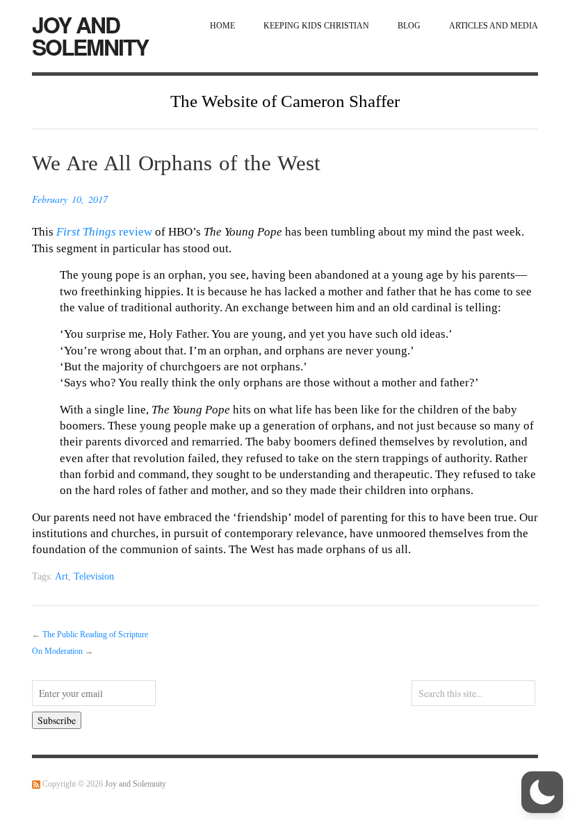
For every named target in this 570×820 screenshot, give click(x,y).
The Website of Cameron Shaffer (285, 101)
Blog (409, 26)
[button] (542, 792)
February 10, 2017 (70, 199)
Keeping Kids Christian (316, 26)
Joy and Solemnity (90, 35)
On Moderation (57, 651)
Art (61, 576)
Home (222, 26)
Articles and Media (493, 26)
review (104, 231)
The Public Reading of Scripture (95, 634)
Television (94, 576)
